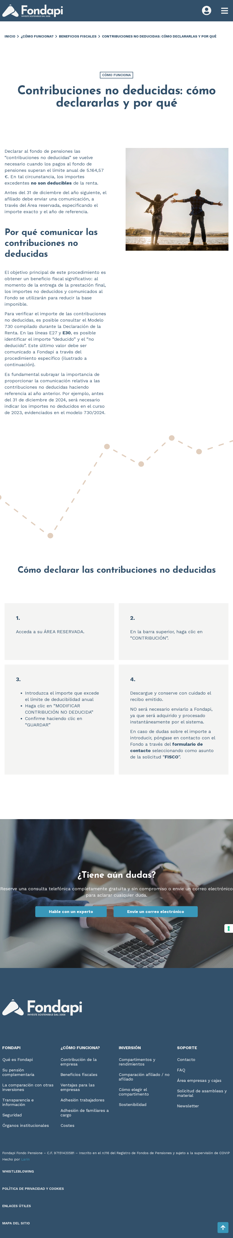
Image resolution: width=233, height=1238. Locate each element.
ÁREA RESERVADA (63, 631)
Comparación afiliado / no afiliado (144, 1076)
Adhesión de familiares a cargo (85, 1112)
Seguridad (12, 1115)
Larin (25, 1159)
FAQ (181, 1070)
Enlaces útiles (16, 1206)
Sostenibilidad (133, 1104)
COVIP (224, 1153)
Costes (67, 1125)
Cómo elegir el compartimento (134, 1091)
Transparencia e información (18, 1102)
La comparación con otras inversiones (27, 1087)
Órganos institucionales (25, 1125)
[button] (224, 11)
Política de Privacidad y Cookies (33, 1189)
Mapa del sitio (16, 1223)
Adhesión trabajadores (82, 1100)
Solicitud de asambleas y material (202, 1093)
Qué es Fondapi (17, 1059)
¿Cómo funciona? (37, 36)
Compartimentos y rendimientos (137, 1061)
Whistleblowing (18, 1171)
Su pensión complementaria (18, 1072)
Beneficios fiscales (77, 36)
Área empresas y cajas (199, 1080)
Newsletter (188, 1105)
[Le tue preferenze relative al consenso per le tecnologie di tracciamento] (228, 928)
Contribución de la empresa (79, 1061)
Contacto (186, 1059)
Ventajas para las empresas (78, 1087)
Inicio (10, 36)
